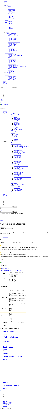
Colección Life (11, 48)
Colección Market (12, 49)
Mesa (6, 20)
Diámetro (2, 228)
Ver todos (7, 4)
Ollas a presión (11, 7)
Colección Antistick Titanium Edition (16, 35)
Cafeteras (10, 23)
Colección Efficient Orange (14, 42)
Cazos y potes (11, 16)
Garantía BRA (4, 268)
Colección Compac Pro (13, 37)
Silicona (7, 75)
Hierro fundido (8, 72)
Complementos (8, 24)
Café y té (7, 22)
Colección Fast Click (12, 43)
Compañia (5, 1)
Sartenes (10, 6)
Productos (5, 2)
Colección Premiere (12, 50)
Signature (3, 213)
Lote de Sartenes (11, 10)
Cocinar (7, 5)
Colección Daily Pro (12, 38)
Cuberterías (10, 70)
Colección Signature (12, 67)
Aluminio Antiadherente (10, 33)
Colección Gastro (12, 45)
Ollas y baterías (11, 13)
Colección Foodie (12, 44)
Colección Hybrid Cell (13, 61)
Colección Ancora (12, 54)
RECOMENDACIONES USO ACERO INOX (11, 270)
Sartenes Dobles (11, 9)
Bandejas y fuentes (12, 18)
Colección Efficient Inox (13, 57)
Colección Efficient (12, 39)
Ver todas (7, 32)
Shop (4, 82)
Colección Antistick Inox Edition (15, 55)
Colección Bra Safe (12, 78)
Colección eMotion (12, 59)
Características (6, 235)
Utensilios (10, 26)
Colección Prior (11, 51)
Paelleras (10, 15)
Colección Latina (11, 62)
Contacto (5, 83)
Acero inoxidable (9, 53)
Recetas (4, 81)
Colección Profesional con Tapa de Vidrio (17, 66)
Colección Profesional (13, 65)
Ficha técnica (5, 237)
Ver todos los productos (16, 114)
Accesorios (10, 28)
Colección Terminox (12, 68)
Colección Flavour (12, 60)
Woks (9, 17)
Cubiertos (10, 21)
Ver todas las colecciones (16, 142)
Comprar (2, 229)
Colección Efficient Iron (13, 73)
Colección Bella (11, 56)
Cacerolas (10, 11)
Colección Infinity (12, 46)
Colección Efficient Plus (13, 40)
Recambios (10, 29)
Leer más (5, 340)
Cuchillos (10, 27)
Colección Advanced (12, 34)
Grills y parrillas (11, 12)
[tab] (27, 235)
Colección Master (12, 64)
